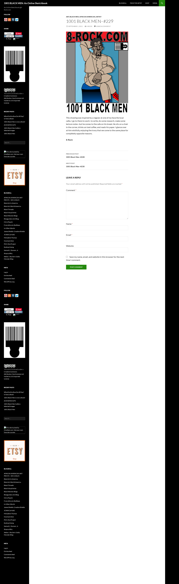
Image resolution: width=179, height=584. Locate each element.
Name (69, 224)
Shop (147, 3)
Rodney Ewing (9, 247)
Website (70, 246)
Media (155, 3)
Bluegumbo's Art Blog (11, 219)
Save (19, 33)
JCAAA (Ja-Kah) (9, 235)
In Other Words (9, 228)
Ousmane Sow (9, 241)
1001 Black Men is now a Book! (14, 122)
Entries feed (8, 275)
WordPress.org (9, 282)
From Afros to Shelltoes (12, 225)
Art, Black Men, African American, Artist (83, 17)
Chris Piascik (8, 222)
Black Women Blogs (11, 216)
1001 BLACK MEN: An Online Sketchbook (25, 3)
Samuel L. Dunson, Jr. (11, 250)
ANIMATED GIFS (10, 125)
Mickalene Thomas (10, 238)
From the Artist (136, 3)
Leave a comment (103, 26)
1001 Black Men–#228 (75, 155)
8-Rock (89, 26)
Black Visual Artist (10, 213)
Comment (71, 190)
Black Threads (9, 209)
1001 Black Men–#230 (75, 165)
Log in (6, 272)
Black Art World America (12, 206)
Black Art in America (11, 203)
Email (69, 235)
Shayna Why (8, 253)
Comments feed (9, 279)
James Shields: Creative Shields (14, 231)
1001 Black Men (9, 134)
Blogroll (123, 3)
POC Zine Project (10, 244)
